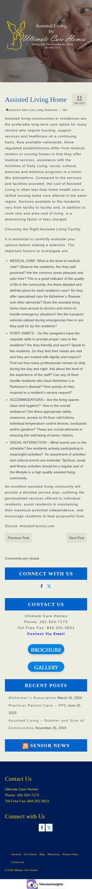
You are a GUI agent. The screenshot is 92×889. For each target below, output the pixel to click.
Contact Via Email (46, 634)
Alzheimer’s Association (32, 698)
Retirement (51, 109)
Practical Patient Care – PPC (38, 705)
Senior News (50, 745)
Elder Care (28, 109)
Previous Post (18, 538)
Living (39, 109)
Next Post (76, 538)
